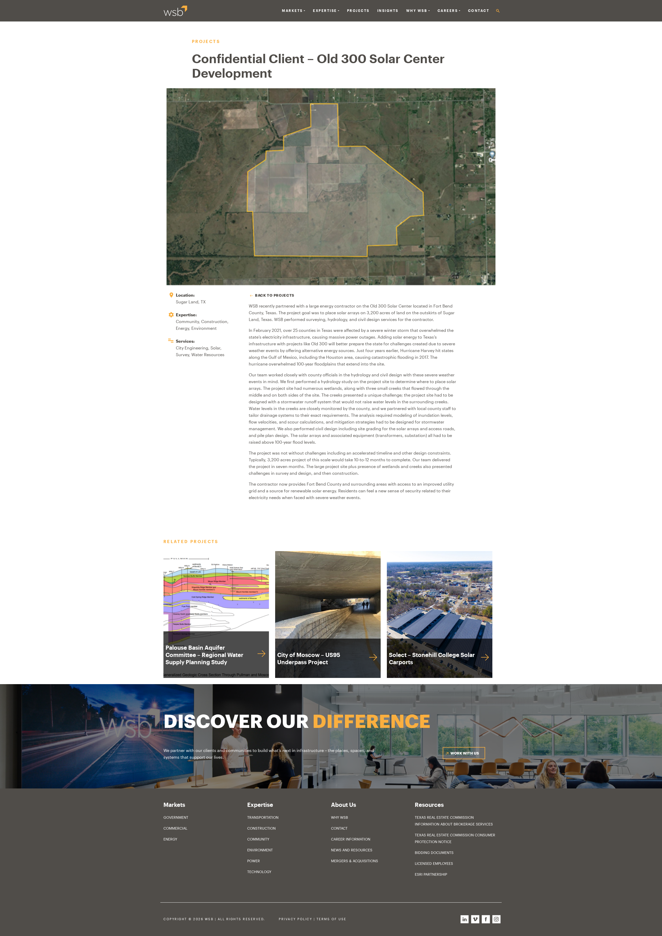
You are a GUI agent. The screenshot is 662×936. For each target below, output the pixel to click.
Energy (170, 839)
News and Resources (351, 850)
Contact (479, 11)
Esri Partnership (431, 874)
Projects (358, 11)
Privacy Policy (295, 919)
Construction (261, 828)
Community (258, 839)
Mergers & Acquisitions (354, 861)
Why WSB (339, 817)
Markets (292, 11)
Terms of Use (332, 919)
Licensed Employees (434, 863)
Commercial (175, 828)
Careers (448, 11)
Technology (259, 871)
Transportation (263, 817)
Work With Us (464, 753)
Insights (387, 11)
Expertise (325, 11)
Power (253, 861)
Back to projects (274, 295)
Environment (260, 850)
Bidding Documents (434, 852)
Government (175, 817)
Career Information (350, 839)
